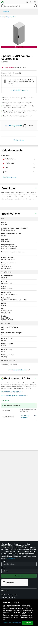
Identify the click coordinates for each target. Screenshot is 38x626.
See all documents (9, 177)
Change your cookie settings (12, 622)
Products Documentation (9, 595)
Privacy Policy (10, 558)
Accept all (28, 622)
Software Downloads (8, 598)
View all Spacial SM (8, 17)
